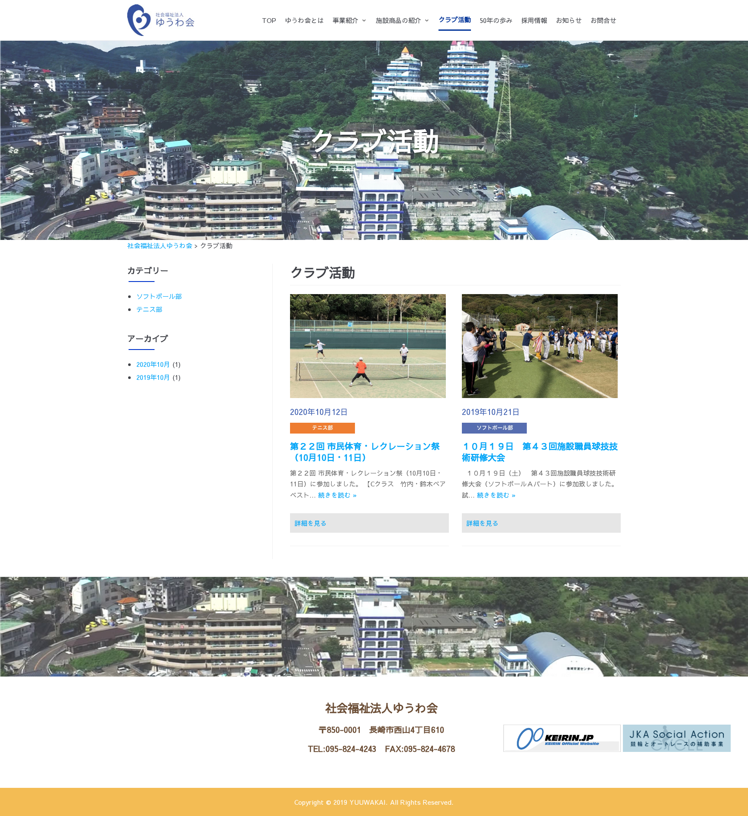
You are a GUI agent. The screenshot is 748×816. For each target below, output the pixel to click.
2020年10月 (153, 364)
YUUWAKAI (367, 801)
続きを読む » (337, 494)
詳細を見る (310, 523)
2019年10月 (153, 377)
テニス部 (149, 309)
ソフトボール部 (159, 296)
